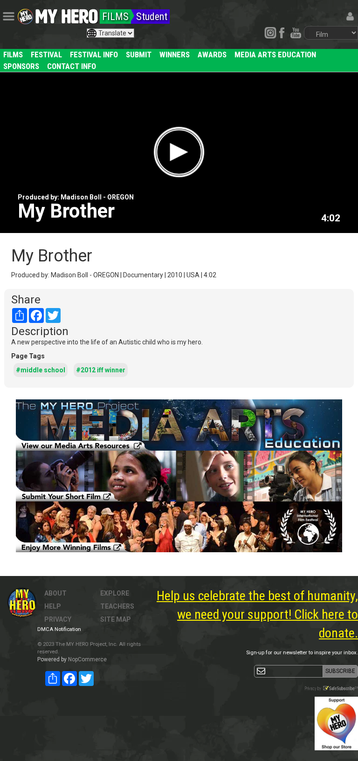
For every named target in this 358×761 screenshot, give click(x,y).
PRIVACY (57, 619)
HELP (52, 606)
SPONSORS (21, 66)
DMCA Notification (59, 629)
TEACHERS (117, 606)
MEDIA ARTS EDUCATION (275, 54)
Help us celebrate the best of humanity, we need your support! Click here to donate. (257, 614)
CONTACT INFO (71, 66)
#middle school (40, 370)
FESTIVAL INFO (94, 54)
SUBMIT (138, 54)
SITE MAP (115, 619)
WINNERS (174, 54)
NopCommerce (87, 659)
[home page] (66, 14)
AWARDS (212, 54)
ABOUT (55, 593)
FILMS (13, 54)
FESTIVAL (46, 54)
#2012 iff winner (100, 370)
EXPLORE (114, 593)
